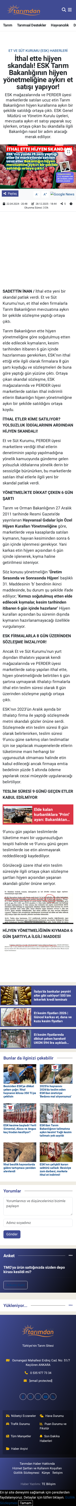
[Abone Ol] (62, 194)
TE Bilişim (49, 1484)
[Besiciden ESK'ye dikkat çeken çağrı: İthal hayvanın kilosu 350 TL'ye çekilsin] (19, 1074)
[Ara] (64, 10)
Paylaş (12, 193)
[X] (30, 1396)
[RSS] (53, 1396)
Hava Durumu (54, 1416)
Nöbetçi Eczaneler (23, 1416)
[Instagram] (38, 1396)
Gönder (12, 1234)
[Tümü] (71, 1256)
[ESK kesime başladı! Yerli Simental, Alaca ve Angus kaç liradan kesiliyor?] (19, 1113)
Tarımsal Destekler (31, 25)
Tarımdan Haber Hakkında (37, 1463)
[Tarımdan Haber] (24, 10)
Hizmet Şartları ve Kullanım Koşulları (37, 1468)
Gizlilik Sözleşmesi (26, 1473)
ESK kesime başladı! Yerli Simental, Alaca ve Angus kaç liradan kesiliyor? (19, 1129)
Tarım (7, 25)
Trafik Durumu (20, 1424)
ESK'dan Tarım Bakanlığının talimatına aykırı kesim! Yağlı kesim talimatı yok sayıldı (56, 1130)
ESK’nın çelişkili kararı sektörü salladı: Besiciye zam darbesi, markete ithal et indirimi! (55, 1169)
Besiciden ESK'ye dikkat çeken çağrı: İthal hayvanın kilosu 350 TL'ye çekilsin (19, 1091)
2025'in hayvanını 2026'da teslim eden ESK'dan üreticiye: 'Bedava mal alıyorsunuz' (55, 1091)
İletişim (57, 1473)
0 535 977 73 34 (40, 1373)
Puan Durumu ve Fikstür (53, 1426)
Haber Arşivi (19, 1449)
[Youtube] (45, 1396)
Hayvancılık (60, 25)
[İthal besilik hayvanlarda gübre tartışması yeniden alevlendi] (19, 1152)
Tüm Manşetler (21, 1436)
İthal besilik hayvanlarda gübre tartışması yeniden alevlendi (19, 1168)
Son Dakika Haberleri (50, 1438)
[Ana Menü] (70, 10)
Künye (46, 1473)
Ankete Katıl (15, 1285)
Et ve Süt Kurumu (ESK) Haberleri (38, 51)
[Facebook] (23, 1396)
